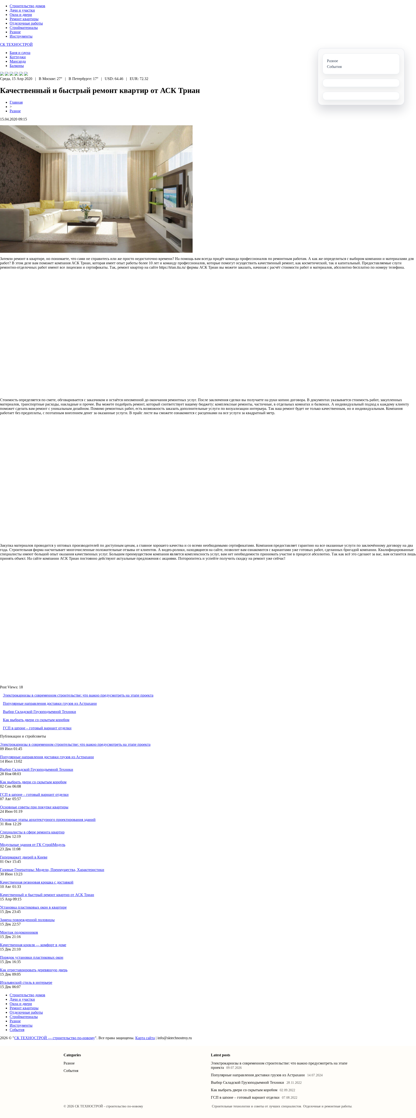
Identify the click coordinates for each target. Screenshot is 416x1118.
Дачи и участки (22, 10)
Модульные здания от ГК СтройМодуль (32, 845)
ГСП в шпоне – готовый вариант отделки (37, 728)
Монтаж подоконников (19, 932)
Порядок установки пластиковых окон (31, 957)
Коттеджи (18, 57)
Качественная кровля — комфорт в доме (33, 945)
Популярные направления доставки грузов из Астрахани (50, 703)
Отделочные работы (26, 23)
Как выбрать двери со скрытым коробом (36, 720)
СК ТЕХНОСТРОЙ (16, 44)
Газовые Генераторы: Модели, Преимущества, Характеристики (52, 870)
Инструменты (21, 36)
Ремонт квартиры (24, 19)
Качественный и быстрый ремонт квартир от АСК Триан (47, 895)
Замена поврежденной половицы (27, 920)
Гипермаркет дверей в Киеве (23, 857)
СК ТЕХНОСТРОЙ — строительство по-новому (54, 1038)
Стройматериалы (24, 28)
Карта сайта (145, 1038)
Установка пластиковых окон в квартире (33, 907)
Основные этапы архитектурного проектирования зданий (48, 820)
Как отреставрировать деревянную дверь (33, 970)
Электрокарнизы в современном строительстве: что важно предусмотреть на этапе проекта (78, 695)
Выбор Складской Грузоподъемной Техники (39, 712)
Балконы (17, 66)
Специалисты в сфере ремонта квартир (32, 832)
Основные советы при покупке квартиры (34, 807)
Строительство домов (27, 6)
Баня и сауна (20, 53)
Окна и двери (21, 15)
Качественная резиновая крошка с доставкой (36, 882)
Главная (16, 102)
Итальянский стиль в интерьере (26, 982)
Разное (15, 32)
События (17, 1030)
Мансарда (18, 61)
